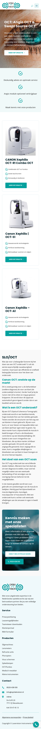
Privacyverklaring (9, 617)
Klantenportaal (8, 628)
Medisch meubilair (9, 670)
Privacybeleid (28, 717)
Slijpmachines (7, 644)
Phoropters (6, 656)
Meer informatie (16, 53)
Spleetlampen (7, 663)
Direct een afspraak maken (20, 554)
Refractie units (8, 652)
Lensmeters (7, 648)
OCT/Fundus (7, 667)
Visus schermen (8, 659)
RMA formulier (8, 632)
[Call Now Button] (36, 724)
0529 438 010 (15, 562)
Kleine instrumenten (10, 674)
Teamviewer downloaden (12, 624)
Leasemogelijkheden (10, 620)
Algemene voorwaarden (11, 717)
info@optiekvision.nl (15, 692)
